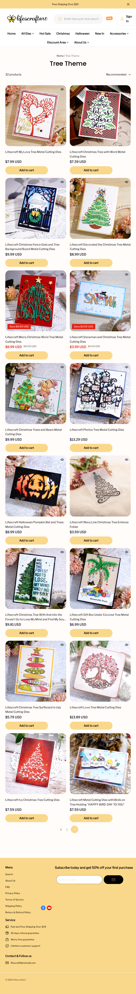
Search (9, 874)
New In (99, 33)
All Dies (26, 33)
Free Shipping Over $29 (65, 4)
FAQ (7, 887)
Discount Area (56, 42)
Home (11, 33)
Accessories (118, 33)
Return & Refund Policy (18, 912)
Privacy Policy (12, 893)
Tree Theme (72, 55)
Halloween (82, 33)
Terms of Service (14, 899)
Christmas (63, 33)
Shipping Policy (13, 906)
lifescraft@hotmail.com (23, 962)
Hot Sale (45, 33)
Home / (61, 55)
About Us (80, 42)
